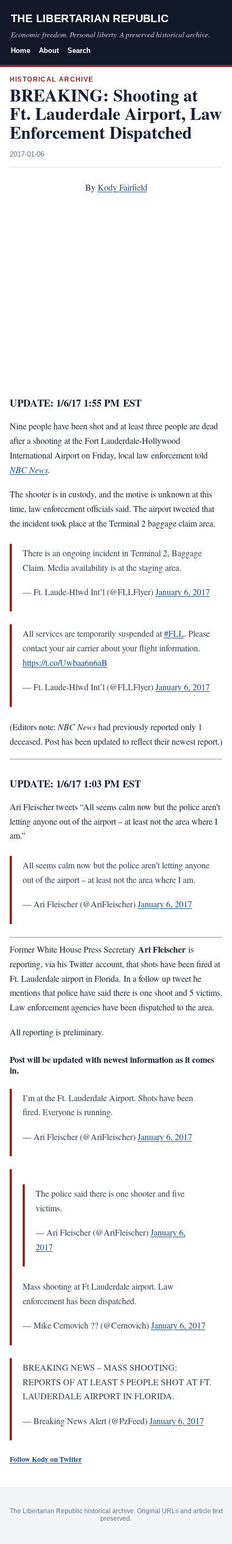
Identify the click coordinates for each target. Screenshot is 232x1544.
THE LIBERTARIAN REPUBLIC (90, 18)
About (49, 50)
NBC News (29, 469)
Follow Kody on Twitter (46, 1459)
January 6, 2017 (182, 591)
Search (79, 50)
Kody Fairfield (122, 187)
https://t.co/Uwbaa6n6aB (65, 662)
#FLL (174, 633)
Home (20, 50)
